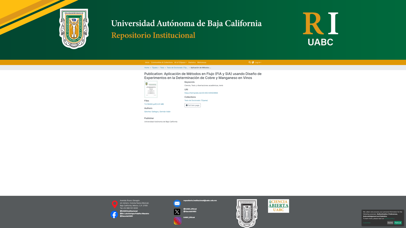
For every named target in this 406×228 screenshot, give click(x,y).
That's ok (398, 223)
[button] (253, 62)
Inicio (147, 62)
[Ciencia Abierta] (282, 213)
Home (146, 67)
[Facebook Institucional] (113, 214)
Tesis (162, 67)
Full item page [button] (193, 105)
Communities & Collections (162, 62)
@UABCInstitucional (129, 211)
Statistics (192, 62)
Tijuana (155, 67)
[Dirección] (113, 204)
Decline (390, 223)
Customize (366, 223)
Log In (257, 62)
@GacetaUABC (126, 216)
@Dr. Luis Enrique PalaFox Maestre (134, 213)
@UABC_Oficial (190, 209)
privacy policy (389, 218)
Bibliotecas (201, 62)
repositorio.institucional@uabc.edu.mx (200, 200)
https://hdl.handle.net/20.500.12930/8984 (201, 93)
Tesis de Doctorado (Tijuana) (177, 67)
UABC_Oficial (189, 217)
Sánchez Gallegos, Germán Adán (157, 112)
